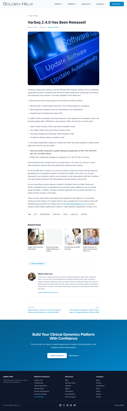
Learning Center (70, 383)
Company (100, 4)
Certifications (100, 386)
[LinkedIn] (60, 405)
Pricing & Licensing (40, 394)
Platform (58, 4)
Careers (98, 394)
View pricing (74, 355)
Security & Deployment (41, 391)
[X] (64, 405)
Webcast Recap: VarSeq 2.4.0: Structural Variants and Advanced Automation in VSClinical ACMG (44, 311)
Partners (99, 383)
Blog (66, 380)
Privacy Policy (119, 405)
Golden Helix (56, 214)
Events (98, 391)
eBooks (67, 388)
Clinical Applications (40, 386)
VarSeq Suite (38, 380)
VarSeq (65, 214)
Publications (69, 391)
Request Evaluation (57, 355)
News (98, 388)
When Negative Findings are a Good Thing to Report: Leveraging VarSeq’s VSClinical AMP (84, 311)
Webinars (68, 386)
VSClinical (84, 214)
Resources (86, 4)
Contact (98, 397)
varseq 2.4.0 (74, 214)
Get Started (116, 4)
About (98, 380)
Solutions (71, 4)
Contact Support (70, 397)
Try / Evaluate (38, 397)
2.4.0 (35, 214)
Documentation (70, 394)
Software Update (53, 27)
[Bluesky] (71, 405)
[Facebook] (67, 405)
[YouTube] (75, 405)
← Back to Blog (33, 16)
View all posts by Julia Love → (48, 292)
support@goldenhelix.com (76, 204)
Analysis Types (39, 388)
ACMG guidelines (45, 214)
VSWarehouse (38, 383)
